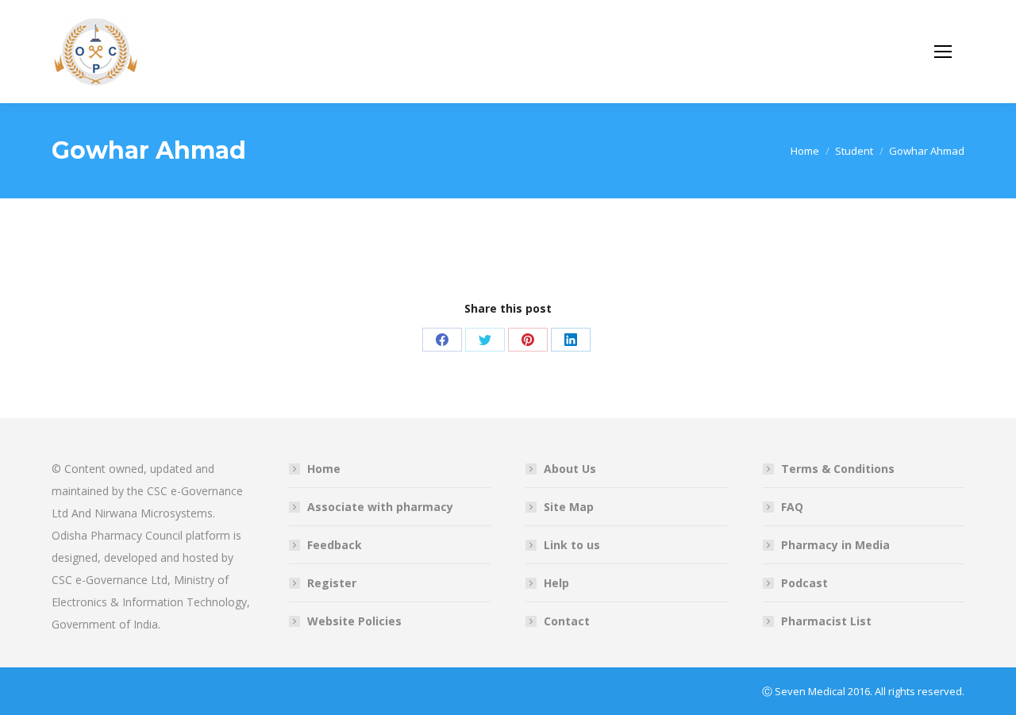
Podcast (804, 582)
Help (556, 582)
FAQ (792, 506)
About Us (570, 468)
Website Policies (354, 621)
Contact (567, 621)
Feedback (334, 544)
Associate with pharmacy (380, 506)
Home (324, 468)
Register (331, 582)
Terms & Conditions (838, 468)
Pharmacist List (826, 621)
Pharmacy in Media (835, 544)
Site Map (569, 506)
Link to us (572, 544)
